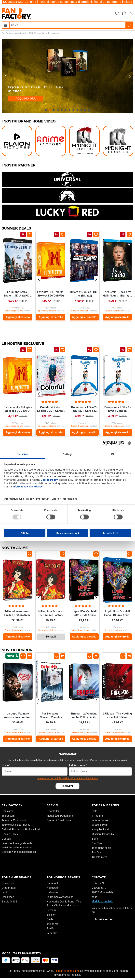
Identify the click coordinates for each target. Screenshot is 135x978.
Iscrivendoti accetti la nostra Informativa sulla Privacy (67, 778)
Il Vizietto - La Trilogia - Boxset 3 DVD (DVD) (51, 294)
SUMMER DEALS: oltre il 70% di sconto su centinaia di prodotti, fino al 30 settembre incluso (67, 1)
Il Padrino (97, 815)
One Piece (8, 897)
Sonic (95, 838)
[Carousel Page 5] (62, 110)
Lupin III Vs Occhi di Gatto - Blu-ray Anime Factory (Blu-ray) (117, 613)
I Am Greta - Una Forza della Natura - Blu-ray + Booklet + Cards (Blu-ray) (117, 294)
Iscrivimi (67, 786)
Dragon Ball (9, 887)
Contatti (6, 838)
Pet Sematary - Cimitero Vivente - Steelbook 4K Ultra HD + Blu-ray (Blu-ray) (51, 715)
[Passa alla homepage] (35, 13)
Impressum (8, 815)
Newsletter (53, 811)
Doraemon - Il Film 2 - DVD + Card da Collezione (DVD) (117, 409)
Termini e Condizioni (14, 820)
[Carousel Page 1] (46, 110)
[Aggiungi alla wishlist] (29, 234)
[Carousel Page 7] (69, 110)
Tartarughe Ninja (101, 847)
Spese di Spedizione (59, 820)
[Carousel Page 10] (81, 110)
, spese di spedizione (67, 970)
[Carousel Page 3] (54, 110)
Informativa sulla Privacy (16, 825)
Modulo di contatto (102, 901)
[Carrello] (124, 14)
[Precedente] (5, 76)
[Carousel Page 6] (66, 110)
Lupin (5, 892)
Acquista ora (25, 98)
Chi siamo (8, 811)
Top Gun (97, 852)
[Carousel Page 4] (58, 110)
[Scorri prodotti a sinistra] (38, 278)
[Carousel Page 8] (73, 110)
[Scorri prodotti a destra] (96, 278)
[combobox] (67, 25)
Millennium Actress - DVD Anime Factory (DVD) (51, 613)
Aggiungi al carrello (17, 317)
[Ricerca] (129, 25)
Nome (6, 765)
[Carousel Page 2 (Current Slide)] (50, 110)
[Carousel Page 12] (89, 110)
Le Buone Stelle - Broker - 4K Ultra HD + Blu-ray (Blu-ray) (17, 294)
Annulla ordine (104, 919)
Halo (94, 811)
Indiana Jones (100, 820)
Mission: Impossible (103, 834)
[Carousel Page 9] (77, 110)
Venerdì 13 (53, 933)
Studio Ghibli (9, 901)
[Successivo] (129, 76)
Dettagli (51, 636)
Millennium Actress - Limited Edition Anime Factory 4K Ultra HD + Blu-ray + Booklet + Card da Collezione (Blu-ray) (17, 613)
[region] (67, 76)
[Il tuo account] (131, 14)
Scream (51, 910)
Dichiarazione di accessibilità (19, 851)
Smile (50, 919)
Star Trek (97, 843)
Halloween (53, 887)
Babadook (53, 883)
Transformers (99, 857)
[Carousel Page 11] (85, 110)
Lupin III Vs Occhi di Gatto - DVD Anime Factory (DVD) (84, 613)
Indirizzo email (78, 765)
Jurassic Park (100, 825)
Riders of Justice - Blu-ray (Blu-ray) (84, 294)
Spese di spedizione (14, 311)
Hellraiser (52, 892)
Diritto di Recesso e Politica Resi (21, 829)
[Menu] (6, 25)
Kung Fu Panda (101, 829)
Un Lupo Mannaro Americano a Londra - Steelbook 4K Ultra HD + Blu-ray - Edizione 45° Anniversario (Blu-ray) (17, 715)
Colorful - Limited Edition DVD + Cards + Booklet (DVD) (51, 409)
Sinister (51, 914)
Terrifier (51, 928)
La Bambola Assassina (60, 897)
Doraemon (8, 883)
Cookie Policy (10, 834)
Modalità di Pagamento (60, 815)
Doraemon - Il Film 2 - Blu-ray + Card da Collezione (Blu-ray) (84, 409)
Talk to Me (52, 924)
